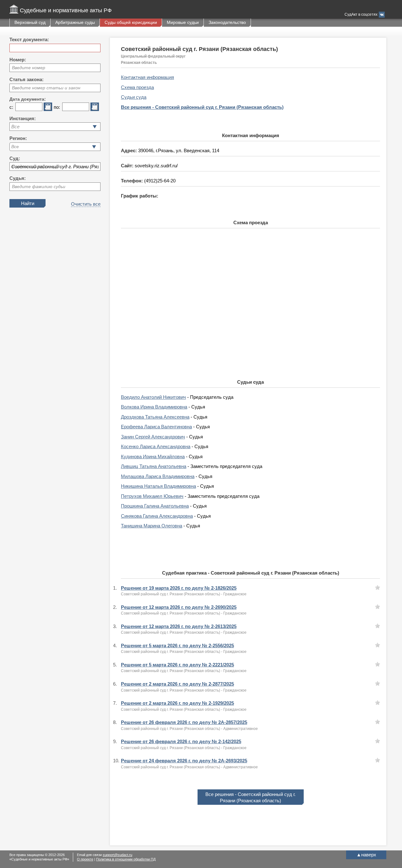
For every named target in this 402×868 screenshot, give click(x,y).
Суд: (14, 158)
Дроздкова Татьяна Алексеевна (155, 417)
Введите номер (28, 67)
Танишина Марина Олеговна (151, 525)
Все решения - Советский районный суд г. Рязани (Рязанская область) (202, 107)
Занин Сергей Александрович (153, 436)
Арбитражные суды (75, 22)
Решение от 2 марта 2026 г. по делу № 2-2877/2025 (177, 684)
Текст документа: (29, 39)
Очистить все (85, 204)
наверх (366, 854)
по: (57, 107)
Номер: (17, 59)
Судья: (17, 178)
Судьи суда (133, 97)
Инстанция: (22, 118)
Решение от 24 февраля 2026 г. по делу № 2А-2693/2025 (184, 760)
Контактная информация (147, 77)
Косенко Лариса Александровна (155, 446)
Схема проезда (137, 87)
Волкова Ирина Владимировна (154, 406)
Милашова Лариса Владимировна (157, 476)
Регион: (18, 138)
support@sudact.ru (117, 855)
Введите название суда (37, 166)
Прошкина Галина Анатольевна (155, 506)
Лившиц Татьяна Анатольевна (153, 466)
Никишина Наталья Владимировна (158, 486)
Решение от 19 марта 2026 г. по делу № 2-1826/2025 (178, 588)
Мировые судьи (183, 22)
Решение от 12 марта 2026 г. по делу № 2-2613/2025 (178, 626)
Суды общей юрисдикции (131, 22)
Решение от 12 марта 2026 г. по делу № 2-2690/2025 (178, 607)
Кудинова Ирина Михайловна (153, 456)
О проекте (85, 859)
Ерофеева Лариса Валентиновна (156, 426)
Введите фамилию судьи (38, 186)
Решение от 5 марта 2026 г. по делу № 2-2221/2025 (177, 664)
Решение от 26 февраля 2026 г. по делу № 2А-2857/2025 (184, 722)
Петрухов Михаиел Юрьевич (152, 496)
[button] (94, 147)
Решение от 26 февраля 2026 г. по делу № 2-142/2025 (181, 741)
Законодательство (227, 22)
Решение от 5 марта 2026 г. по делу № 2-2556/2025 (177, 645)
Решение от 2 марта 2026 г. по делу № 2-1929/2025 (177, 703)
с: (11, 107)
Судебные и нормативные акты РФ (66, 10)
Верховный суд (30, 22)
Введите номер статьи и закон (46, 87)
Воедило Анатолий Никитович (153, 397)
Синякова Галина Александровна (157, 516)
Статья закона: (26, 79)
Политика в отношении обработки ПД (125, 859)
